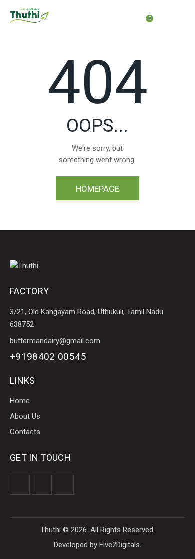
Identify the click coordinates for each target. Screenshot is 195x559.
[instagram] (42, 485)
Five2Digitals (120, 544)
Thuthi (50, 529)
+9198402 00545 (48, 356)
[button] (182, 15)
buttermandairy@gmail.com (55, 340)
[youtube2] (64, 485)
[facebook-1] (20, 485)
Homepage (98, 189)
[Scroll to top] (178, 542)
